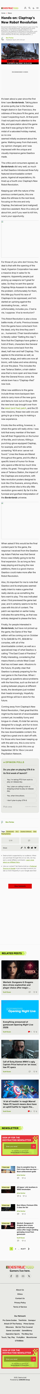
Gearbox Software (26, 831)
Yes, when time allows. (16, 796)
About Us (20, 1290)
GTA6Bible (19, 1341)
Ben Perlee (9, 38)
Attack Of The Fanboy (13, 1324)
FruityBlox (21, 1337)
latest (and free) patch (15, 408)
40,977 (23, 1249)
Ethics (20, 1294)
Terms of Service (15, 1152)
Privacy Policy (25, 1152)
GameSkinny (27, 1330)
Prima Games (29, 1324)
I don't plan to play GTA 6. (17, 800)
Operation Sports (13, 1334)
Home (3, 13)
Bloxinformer (31, 1337)
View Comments (20, 886)
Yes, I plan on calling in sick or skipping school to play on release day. (20, 788)
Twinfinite (22, 1320)
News (10, 13)
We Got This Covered (24, 1327)
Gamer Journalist (13, 1330)
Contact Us (20, 1298)
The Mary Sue (27, 1334)
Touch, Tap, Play (8, 1337)
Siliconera (10, 1327)
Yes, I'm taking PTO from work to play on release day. (20, 781)
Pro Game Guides (10, 1320)
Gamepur (32, 1320)
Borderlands (10, 831)
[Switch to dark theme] (33, 8)
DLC (17, 831)
